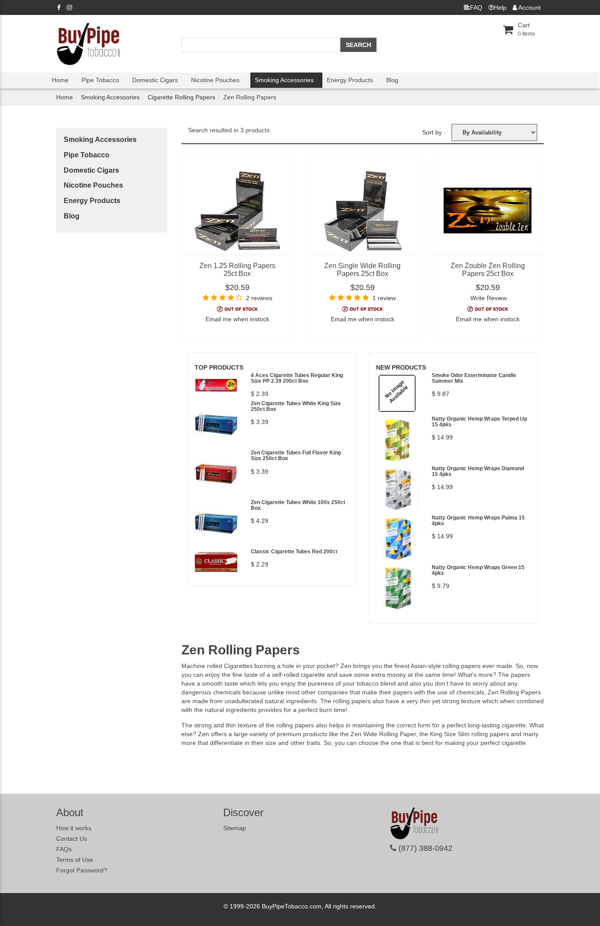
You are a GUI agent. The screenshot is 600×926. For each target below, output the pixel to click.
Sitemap (234, 828)
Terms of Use (74, 859)
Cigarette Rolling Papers (181, 97)
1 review (384, 297)
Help (500, 7)
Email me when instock (237, 319)
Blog (392, 80)
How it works (73, 828)
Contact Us (71, 838)
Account (529, 7)
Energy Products (350, 80)
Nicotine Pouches (215, 80)
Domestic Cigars (155, 80)
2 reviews (259, 297)
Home (60, 80)
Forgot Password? (81, 870)
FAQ (476, 7)
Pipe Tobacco (100, 80)
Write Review (488, 297)
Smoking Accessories (284, 80)
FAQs (64, 849)
